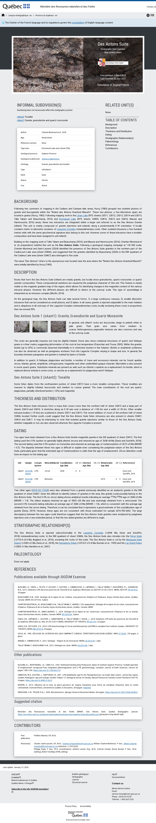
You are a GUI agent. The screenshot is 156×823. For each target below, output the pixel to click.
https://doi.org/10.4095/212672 (38, 680)
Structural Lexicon (79, 782)
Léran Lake (82, 215)
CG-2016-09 (90, 641)
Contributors (111, 148)
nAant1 (20, 120)
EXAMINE (15, 777)
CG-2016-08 (82, 645)
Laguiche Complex (66, 229)
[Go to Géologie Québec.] (3, 15)
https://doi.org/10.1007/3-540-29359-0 (121, 692)
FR (150, 15)
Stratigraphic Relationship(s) (119, 138)
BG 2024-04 (67, 614)
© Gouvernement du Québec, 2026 (78, 820)
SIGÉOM (14, 774)
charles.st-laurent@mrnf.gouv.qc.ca (77, 744)
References (111, 145)
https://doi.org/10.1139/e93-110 (46, 670)
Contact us (151, 7)
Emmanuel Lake (67, 219)
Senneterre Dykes (68, 543)
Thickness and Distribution (118, 131)
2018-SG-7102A (40, 490)
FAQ (113, 774)
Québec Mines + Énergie (21, 783)
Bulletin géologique (80, 774)
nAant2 (20, 117)
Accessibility (85, 806)
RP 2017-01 (92, 622)
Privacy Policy (71, 806)
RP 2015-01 (133, 590)
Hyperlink (87, 688)
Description (111, 127)
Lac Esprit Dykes (133, 543)
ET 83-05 (122, 634)
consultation (78, 22)
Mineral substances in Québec (24, 780)
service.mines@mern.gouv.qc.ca (126, 794)
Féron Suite (136, 536)
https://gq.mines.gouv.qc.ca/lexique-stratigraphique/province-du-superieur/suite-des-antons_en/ (59, 714)
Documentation (118, 777)
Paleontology (112, 141)
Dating (108, 134)
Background (111, 124)
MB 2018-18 (38, 629)
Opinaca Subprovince (50, 159)
